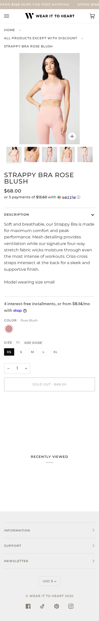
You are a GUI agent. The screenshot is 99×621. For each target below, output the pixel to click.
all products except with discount (40, 38)
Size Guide (33, 342)
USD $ (48, 581)
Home (9, 30)
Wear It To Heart (46, 596)
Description (16, 214)
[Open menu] (11, 16)
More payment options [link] (27, 416)
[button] (49, 197)
